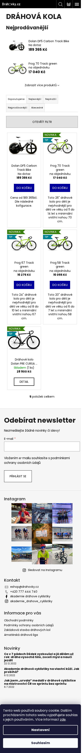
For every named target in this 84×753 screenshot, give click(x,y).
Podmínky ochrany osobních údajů (29, 625)
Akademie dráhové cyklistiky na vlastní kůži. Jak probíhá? (41, 670)
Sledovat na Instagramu (45, 570)
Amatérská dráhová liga (21, 635)
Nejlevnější (35, 99)
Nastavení (40, 730)
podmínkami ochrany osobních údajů (37, 460)
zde (63, 719)
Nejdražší (50, 99)
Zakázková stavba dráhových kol (27, 630)
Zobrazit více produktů (41, 85)
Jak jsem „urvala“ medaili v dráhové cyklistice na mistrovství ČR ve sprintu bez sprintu (40, 682)
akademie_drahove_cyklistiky (31, 601)
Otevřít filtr (42, 122)
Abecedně (37, 107)
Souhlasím (40, 743)
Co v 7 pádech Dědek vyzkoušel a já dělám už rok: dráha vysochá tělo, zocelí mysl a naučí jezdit (39, 657)
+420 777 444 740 (23, 592)
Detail (24, 382)
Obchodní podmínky (18, 620)
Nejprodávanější (17, 107)
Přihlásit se (18, 476)
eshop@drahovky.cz (24, 587)
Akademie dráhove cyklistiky (30, 596)
